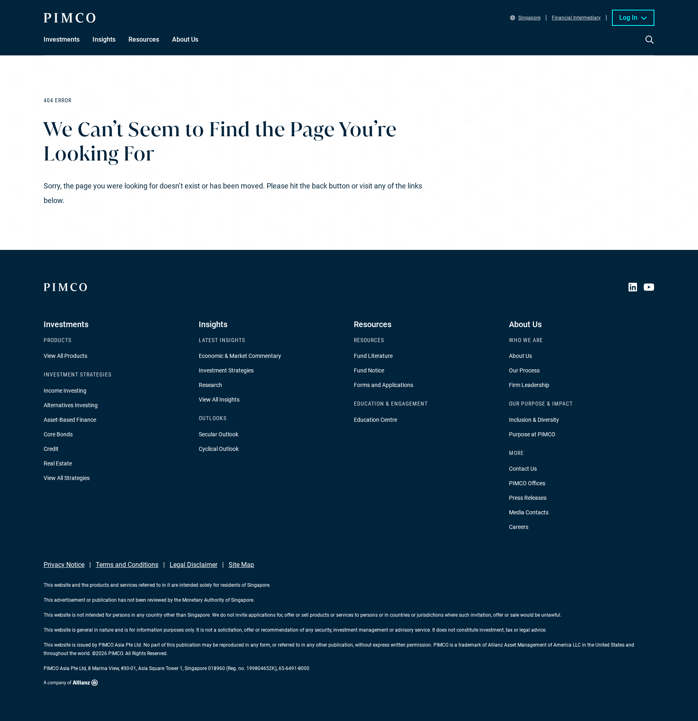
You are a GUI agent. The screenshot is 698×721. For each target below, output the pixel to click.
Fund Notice (369, 370)
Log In (628, 17)
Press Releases (528, 498)
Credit (51, 449)
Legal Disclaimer (193, 565)
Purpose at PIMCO (532, 434)
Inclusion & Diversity (534, 420)
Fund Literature (373, 356)
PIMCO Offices (527, 483)
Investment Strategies (226, 370)
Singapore (529, 18)
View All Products (65, 356)
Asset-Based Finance (70, 420)
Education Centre (375, 420)
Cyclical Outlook (219, 449)
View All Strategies (67, 478)
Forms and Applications (383, 385)
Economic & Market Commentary (240, 356)
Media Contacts (529, 512)
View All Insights (219, 399)
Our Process (524, 370)
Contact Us (523, 468)
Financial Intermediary (576, 18)
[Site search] (649, 45)
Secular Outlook (218, 434)
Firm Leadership (529, 385)
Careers (518, 527)
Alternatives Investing (71, 405)
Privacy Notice (64, 565)
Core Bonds (58, 434)
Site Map (241, 565)
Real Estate (58, 463)
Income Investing (65, 390)
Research (210, 385)
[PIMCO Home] (69, 18)
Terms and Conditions (127, 565)
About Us (520, 356)
